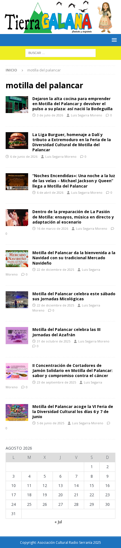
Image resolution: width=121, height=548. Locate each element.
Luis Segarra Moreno (86, 115)
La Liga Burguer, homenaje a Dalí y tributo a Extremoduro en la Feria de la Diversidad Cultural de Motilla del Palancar (71, 142)
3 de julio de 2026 (50, 115)
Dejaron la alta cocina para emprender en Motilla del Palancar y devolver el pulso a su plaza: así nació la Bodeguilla (72, 103)
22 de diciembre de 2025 (55, 269)
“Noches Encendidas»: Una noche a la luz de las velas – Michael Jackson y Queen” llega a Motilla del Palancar (73, 180)
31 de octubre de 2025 (53, 341)
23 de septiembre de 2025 (56, 382)
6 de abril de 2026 (50, 192)
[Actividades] (17, 140)
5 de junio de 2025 (50, 423)
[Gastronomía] (17, 104)
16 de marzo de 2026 (52, 228)
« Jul (58, 521)
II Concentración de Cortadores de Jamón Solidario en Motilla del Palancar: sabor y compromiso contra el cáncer (72, 370)
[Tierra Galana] (60, 30)
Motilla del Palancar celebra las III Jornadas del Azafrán (66, 332)
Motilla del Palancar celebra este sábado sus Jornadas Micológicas (73, 296)
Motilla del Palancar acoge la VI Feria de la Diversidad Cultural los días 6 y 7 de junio (72, 411)
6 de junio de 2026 (23, 156)
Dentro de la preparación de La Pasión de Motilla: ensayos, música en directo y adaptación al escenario (73, 216)
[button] (113, 39)
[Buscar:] (60, 52)
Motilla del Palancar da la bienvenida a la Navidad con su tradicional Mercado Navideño (73, 257)
